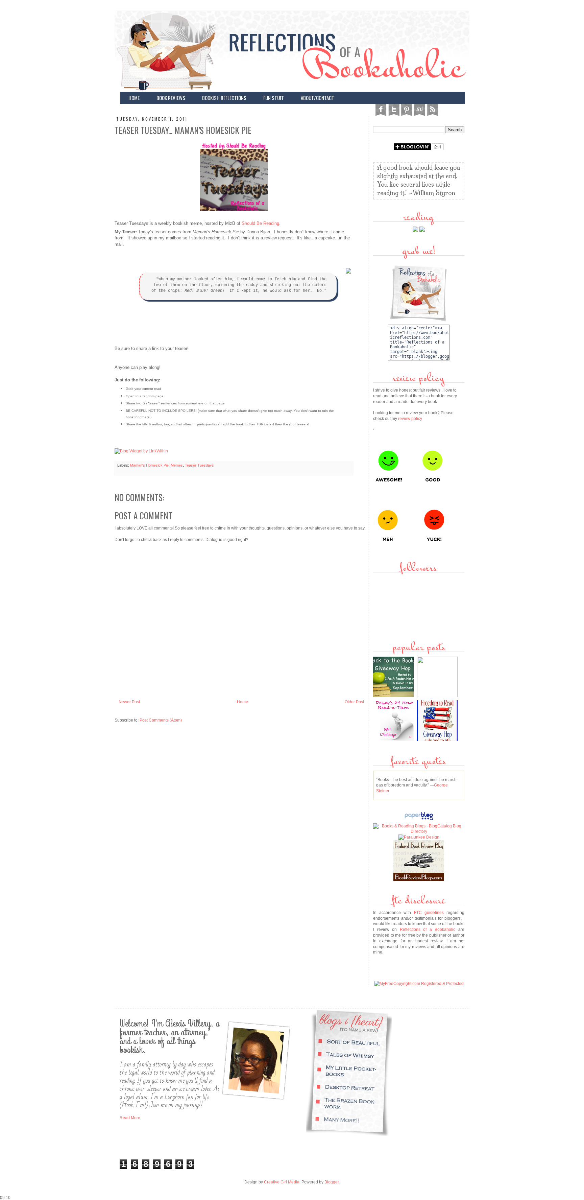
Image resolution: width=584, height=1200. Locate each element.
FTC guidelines (429, 912)
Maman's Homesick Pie (149, 465)
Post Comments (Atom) (161, 720)
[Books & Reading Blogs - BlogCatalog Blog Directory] (418, 831)
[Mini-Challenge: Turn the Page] (394, 739)
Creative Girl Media (281, 1182)
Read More (130, 1117)
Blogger (331, 1182)
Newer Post (129, 702)
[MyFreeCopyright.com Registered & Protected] (419, 983)
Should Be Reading (260, 223)
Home (242, 702)
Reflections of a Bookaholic (428, 929)
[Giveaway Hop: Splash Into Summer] (438, 695)
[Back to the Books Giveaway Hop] (394, 695)
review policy (410, 418)
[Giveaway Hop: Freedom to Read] (438, 739)
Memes (177, 465)
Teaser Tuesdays (199, 465)
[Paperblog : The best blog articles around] (419, 820)
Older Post (354, 702)
